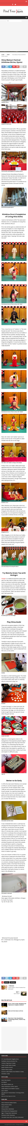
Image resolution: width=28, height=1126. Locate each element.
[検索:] (14, 20)
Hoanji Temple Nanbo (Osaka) (8, 1065)
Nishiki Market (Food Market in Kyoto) (10, 1088)
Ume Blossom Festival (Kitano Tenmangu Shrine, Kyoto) (12, 1093)
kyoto (6, 982)
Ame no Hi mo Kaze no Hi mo (15, 1011)
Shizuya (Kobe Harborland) (7, 1109)
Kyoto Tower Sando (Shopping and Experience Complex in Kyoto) (17, 1004)
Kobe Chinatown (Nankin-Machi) (8, 1102)
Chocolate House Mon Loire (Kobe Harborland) (12, 1117)
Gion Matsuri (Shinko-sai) (7, 1084)
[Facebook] (12, 4)
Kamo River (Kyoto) (6, 1080)
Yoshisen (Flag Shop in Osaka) (8, 1063)
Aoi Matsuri (4, 1082)
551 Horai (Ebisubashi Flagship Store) (10, 1059)
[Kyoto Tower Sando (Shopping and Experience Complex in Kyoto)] (4, 1005)
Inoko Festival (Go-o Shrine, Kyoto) (9, 1086)
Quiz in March (4, 1090)
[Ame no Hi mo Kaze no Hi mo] (4, 1012)
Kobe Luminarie (5, 1107)
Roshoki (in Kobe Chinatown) (8, 1115)
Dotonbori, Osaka (5, 1073)
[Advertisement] (14, 37)
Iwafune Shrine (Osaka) (6, 1069)
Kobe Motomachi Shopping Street (9, 1111)
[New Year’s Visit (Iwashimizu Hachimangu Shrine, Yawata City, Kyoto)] (4, 1020)
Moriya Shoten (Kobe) (6, 1104)
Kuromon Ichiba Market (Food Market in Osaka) (12, 1071)
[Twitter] (15, 4)
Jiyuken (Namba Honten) (7, 1067)
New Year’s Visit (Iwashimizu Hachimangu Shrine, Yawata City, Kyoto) (16, 1019)
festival (13, 982)
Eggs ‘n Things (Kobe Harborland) (9, 1113)
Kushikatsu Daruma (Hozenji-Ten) (9, 1061)
